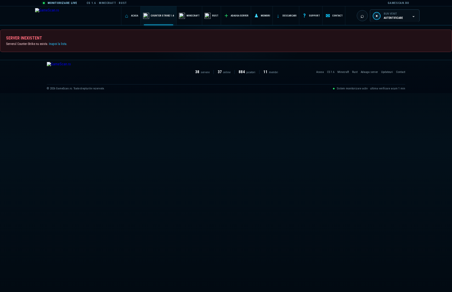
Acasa (320, 72)
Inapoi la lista (57, 44)
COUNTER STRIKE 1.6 (162, 15)
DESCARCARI (287, 16)
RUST (215, 15)
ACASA (131, 16)
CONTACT (334, 16)
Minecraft (343, 72)
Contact (400, 72)
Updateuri (387, 72)
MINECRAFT (193, 15)
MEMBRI (262, 15)
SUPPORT (311, 16)
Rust (355, 72)
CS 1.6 (330, 72)
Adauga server (369, 72)
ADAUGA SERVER (236, 15)
